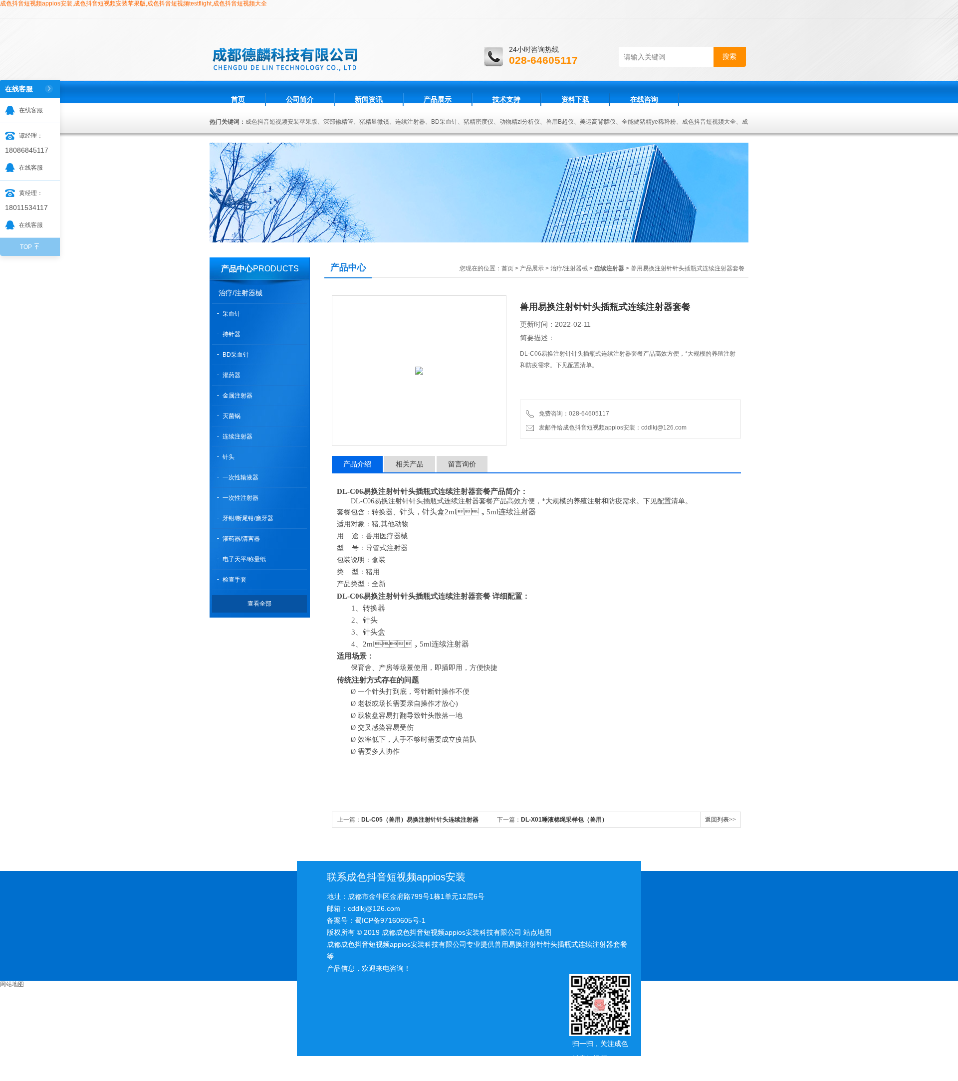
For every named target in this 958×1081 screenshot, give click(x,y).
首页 (238, 99)
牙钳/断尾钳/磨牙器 (248, 518)
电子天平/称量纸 (244, 559)
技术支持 (506, 99)
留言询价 (462, 464)
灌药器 (231, 375)
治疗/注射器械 (240, 293)
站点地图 (537, 932)
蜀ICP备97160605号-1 (390, 920)
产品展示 (438, 99)
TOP (26, 246)
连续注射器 (237, 436)
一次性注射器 (240, 497)
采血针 (231, 313)
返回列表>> (720, 819)
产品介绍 (357, 464)
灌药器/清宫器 (241, 538)
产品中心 (237, 268)
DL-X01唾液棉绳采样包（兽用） (564, 819)
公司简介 (300, 99)
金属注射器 (237, 395)
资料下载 (575, 99)
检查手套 (234, 579)
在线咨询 (644, 99)
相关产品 (410, 464)
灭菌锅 (231, 416)
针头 (229, 456)
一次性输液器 (240, 477)
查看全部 (259, 603)
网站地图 (12, 984)
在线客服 (31, 110)
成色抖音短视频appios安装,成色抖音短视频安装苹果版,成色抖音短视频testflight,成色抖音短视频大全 (133, 3)
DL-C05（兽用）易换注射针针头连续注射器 (420, 819)
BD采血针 (236, 354)
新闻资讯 (369, 99)
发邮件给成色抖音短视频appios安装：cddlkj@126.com (611, 427)
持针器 (231, 334)
